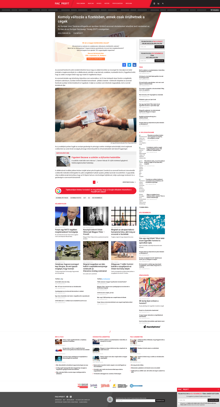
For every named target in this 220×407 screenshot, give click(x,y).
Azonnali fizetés (76, 198)
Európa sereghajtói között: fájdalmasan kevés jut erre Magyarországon (150, 258)
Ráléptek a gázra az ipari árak (147, 99)
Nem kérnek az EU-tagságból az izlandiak (151, 94)
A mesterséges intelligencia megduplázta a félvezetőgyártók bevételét (75, 357)
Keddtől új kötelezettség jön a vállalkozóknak (147, 117)
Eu (89, 198)
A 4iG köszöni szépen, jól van (105, 292)
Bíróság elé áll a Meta (137, 365)
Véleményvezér (60, 204)
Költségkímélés (97, 198)
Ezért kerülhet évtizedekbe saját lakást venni (152, 321)
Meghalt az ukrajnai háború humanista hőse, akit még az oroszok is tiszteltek (123, 232)
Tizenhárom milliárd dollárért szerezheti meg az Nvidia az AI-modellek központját (155, 181)
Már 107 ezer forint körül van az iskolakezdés (68, 286)
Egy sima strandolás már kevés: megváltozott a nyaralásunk (72, 296)
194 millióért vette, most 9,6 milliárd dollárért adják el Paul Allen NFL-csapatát (154, 162)
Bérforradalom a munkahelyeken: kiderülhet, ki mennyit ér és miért (152, 70)
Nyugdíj (99, 3)
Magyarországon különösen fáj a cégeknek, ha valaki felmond (113, 349)
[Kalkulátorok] (154, 3)
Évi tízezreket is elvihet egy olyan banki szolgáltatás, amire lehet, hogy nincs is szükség (150, 265)
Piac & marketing (136, 337)
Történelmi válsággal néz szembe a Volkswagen (107, 373)
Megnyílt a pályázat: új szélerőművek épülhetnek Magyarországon (149, 111)
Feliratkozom (159, 46)
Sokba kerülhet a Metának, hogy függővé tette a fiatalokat (151, 340)
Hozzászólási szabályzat (83, 399)
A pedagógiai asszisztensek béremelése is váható (69, 291)
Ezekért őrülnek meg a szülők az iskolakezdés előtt (151, 357)
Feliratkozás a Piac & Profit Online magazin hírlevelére (131, 398)
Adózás (106, 3)
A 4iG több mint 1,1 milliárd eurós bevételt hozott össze (71, 300)
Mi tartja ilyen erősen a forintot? (148, 302)
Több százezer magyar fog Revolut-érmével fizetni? (112, 282)
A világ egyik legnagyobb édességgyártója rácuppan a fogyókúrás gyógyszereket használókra (71, 368)
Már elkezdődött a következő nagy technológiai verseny (72, 365)
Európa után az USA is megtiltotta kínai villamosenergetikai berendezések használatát (76, 349)
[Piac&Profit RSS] (71, 396)
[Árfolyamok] (158, 3)
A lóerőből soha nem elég (62, 282)
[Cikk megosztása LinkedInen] (134, 65)
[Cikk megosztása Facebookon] (124, 65)
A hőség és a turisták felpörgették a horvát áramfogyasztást (151, 77)
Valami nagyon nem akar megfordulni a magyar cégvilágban (113, 357)
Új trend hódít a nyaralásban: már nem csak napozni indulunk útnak (151, 83)
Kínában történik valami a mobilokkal (148, 348)
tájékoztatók (66, 402)
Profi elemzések (117, 3)
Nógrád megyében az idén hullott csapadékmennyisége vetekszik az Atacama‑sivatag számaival (95, 267)
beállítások (74, 402)
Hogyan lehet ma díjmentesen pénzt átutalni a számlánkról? (151, 123)
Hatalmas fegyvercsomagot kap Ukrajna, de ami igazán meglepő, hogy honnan (67, 266)
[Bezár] (218, 389)
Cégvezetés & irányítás (101, 337)
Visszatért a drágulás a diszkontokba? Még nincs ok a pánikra (151, 89)
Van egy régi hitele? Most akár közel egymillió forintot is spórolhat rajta (149, 104)
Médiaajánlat (70, 399)
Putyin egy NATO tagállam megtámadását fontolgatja (66, 231)
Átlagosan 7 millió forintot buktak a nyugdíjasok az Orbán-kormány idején (122, 266)
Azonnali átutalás (62, 198)
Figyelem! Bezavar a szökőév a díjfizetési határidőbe (96, 157)
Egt (85, 198)
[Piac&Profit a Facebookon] (67, 396)
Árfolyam (129, 3)
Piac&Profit (78, 33)
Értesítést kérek (213, 400)
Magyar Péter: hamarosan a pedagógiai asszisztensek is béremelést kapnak (113, 287)
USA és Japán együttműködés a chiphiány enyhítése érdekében (74, 340)
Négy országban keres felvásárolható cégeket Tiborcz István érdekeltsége (156, 196)
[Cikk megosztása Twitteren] (129, 65)
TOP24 (59, 279)
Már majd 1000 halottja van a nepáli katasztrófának (111, 297)
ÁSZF (64, 399)
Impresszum (58, 399)
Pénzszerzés (144, 275)
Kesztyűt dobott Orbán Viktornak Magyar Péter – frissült (94, 232)
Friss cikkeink (81, 3)
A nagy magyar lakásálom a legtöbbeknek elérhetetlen (151, 315)
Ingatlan (91, 3)
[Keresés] (163, 3)
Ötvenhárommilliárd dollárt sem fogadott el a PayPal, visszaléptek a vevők (155, 137)
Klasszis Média (83, 402)
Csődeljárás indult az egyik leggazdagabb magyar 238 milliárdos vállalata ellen (154, 149)
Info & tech (59, 337)
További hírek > (144, 207)
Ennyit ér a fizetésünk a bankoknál (149, 310)
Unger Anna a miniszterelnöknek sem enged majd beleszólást (115, 302)
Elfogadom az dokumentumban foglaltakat (198, 404)
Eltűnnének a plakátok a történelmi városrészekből (145, 368)
